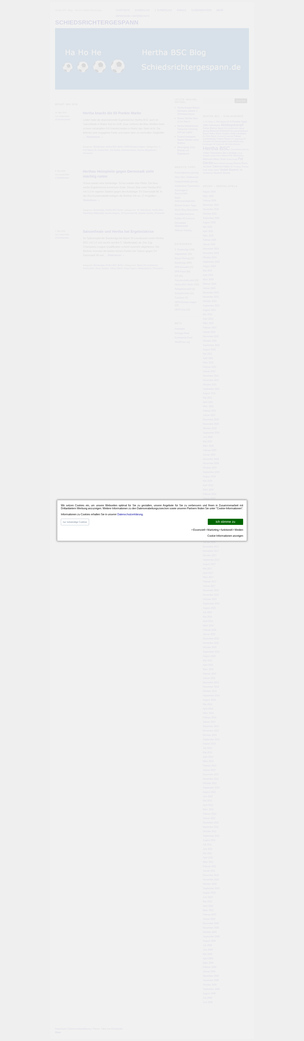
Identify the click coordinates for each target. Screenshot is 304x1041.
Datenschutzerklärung (130, 514)
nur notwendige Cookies (75, 522)
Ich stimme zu (225, 521)
